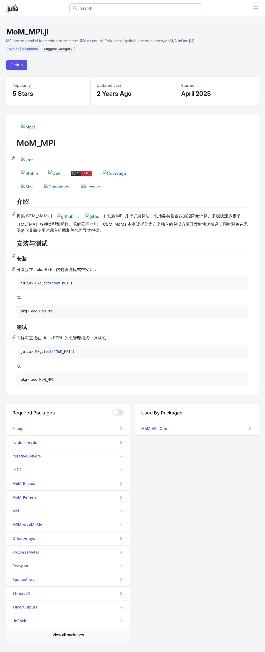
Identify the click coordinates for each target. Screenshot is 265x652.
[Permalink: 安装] (14, 268)
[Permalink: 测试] (14, 337)
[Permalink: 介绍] (14, 214)
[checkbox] (118, 412)
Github (17, 65)
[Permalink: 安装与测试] (14, 256)
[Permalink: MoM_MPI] (14, 157)
